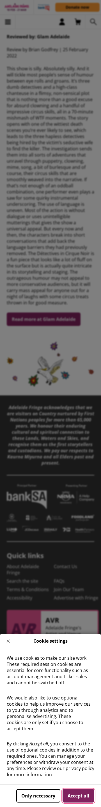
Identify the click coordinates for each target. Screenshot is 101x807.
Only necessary (38, 796)
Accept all (78, 796)
